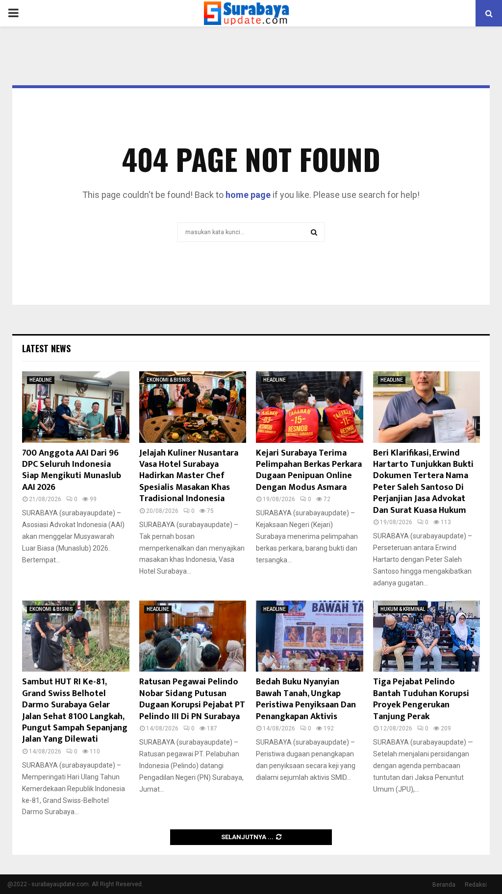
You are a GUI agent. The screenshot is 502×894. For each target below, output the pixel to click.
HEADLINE (40, 380)
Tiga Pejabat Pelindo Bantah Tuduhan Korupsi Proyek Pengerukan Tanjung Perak (421, 699)
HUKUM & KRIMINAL (402, 609)
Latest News (46, 348)
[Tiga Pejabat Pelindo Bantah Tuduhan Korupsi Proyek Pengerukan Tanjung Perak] (426, 636)
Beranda (443, 884)
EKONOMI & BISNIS (168, 380)
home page (248, 195)
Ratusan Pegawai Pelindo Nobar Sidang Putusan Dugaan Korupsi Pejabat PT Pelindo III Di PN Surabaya (192, 699)
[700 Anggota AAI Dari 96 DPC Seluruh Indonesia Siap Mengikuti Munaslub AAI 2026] (75, 407)
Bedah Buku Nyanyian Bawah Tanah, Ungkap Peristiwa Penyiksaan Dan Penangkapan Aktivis (306, 699)
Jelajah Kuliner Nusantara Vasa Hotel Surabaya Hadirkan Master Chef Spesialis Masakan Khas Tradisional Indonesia (188, 476)
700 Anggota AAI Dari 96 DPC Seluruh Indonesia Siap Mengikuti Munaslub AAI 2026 (71, 470)
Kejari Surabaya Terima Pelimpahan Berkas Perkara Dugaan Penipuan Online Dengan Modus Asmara (309, 470)
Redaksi (476, 884)
